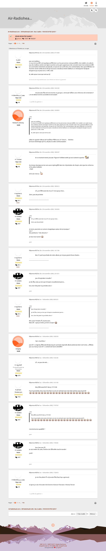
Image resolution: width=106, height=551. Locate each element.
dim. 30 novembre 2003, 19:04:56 (44, 209)
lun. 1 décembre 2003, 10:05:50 (43, 336)
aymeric (19, 39)
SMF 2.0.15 (43, 544)
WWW (17, 203)
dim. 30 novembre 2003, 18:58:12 (44, 186)
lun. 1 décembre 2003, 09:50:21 (43, 299)
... (20, 43)
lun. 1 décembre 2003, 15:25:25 (43, 358)
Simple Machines (60, 544)
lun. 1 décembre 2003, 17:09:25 (43, 443)
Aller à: (73, 514)
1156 (23, 43)
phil (18, 60)
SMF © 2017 (51, 544)
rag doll (19, 365)
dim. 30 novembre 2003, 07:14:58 (44, 53)
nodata (18, 216)
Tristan (19, 159)
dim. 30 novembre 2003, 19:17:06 (44, 250)
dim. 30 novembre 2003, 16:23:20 (44, 88)
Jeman (19, 390)
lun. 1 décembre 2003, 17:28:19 (43, 472)
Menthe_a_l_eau (19, 95)
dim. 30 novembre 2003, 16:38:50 (44, 110)
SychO (59, 547)
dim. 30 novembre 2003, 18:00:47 (44, 152)
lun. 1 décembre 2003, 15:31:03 (43, 382)
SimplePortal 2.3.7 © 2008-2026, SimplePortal (53, 546)
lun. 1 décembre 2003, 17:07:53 (43, 405)
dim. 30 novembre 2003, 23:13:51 (44, 273)
